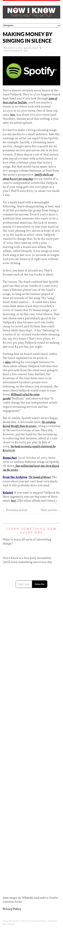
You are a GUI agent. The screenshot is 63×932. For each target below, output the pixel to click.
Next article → (50, 510)
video (8, 362)
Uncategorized (13, 50)
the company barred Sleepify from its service (29, 424)
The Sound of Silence (39, 477)
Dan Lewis (32, 48)
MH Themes (9, 924)
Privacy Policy (12, 909)
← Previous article (15, 510)
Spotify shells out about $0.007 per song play (28, 177)
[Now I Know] (31, 12)
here (12, 115)
